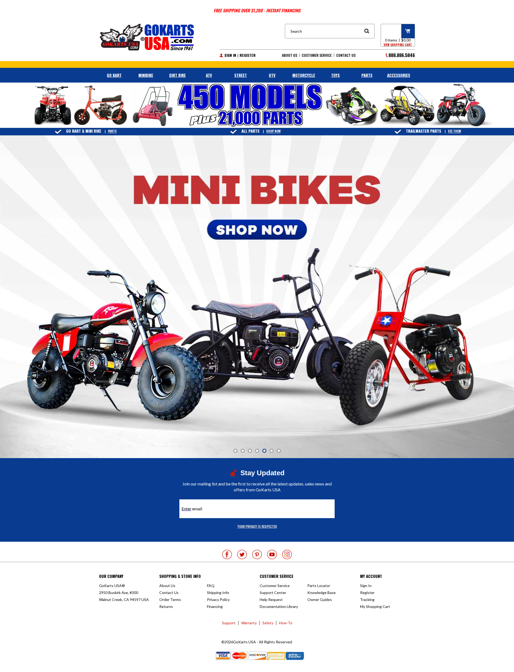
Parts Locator (318, 585)
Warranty (249, 623)
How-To (285, 623)
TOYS (335, 75)
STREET (240, 75)
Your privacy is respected (257, 526)
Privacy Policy (218, 599)
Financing (215, 606)
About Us (289, 55)
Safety (267, 623)
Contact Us (346, 55)
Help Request (271, 599)
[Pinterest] (257, 554)
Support (229, 623)
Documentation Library (279, 606)
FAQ (210, 585)
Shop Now (273, 131)
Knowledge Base (321, 592)
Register (248, 55)
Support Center (273, 592)
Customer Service (317, 55)
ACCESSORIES (398, 75)
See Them (454, 131)
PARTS (366, 75)
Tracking (367, 599)
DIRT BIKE (177, 75)
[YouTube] (272, 554)
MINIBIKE (145, 75)
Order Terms (170, 599)
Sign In (230, 55)
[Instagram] (287, 554)
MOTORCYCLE (303, 75)
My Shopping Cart (375, 606)
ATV (209, 75)
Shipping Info (218, 592)
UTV (272, 75)
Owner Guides (319, 599)
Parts (112, 131)
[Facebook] (227, 554)
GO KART (114, 75)
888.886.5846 (401, 55)
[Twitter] (242, 554)
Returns (166, 606)
